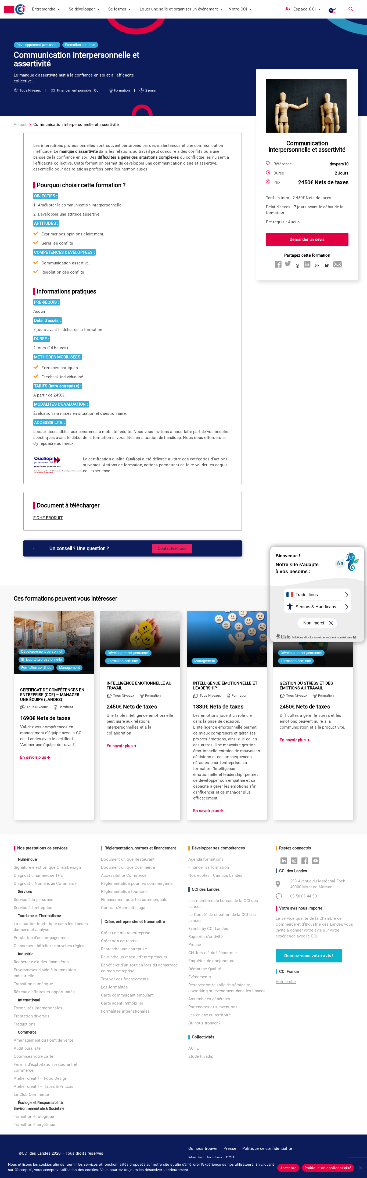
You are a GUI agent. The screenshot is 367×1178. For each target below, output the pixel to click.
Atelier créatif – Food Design (40, 1078)
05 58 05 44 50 (303, 896)
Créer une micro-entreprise (125, 932)
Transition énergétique (34, 1124)
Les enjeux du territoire (209, 1015)
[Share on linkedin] (307, 264)
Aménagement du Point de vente (43, 1040)
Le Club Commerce (31, 1094)
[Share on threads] (297, 266)
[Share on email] (336, 264)
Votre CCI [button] (238, 9)
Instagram (295, 860)
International (29, 1000)
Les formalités (114, 987)
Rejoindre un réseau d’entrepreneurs (134, 957)
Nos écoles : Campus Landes (215, 875)
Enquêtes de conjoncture (211, 960)
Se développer (82, 9)
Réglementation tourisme (124, 891)
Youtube (317, 860)
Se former (117, 9)
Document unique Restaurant (127, 859)
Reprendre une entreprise (124, 949)
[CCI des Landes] (20, 9)
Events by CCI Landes (208, 928)
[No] (360, 1167)
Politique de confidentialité (267, 1148)
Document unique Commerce (128, 867)
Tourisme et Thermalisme (39, 916)
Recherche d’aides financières (41, 961)
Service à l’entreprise (33, 907)
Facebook (306, 860)
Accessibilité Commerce (123, 875)
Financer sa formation (208, 867)
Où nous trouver (203, 1148)
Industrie (25, 954)
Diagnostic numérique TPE (38, 875)
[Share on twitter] (288, 264)
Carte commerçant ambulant (127, 995)
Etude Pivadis (200, 1056)
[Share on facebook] (278, 264)
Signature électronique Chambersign (47, 867)
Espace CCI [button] (304, 9)
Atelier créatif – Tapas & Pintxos (44, 1086)
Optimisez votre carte (33, 1056)
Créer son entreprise (120, 941)
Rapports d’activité (205, 936)
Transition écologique (34, 1116)
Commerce (27, 1032)
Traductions (24, 1024)
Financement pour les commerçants (134, 899)
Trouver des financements (125, 979)
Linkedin (285, 860)
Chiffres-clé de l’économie (212, 952)
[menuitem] (46, 9)
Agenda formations (206, 859)
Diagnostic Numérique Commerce (45, 883)
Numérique (27, 859)
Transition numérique (33, 983)
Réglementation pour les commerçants (137, 883)
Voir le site (286, 981)
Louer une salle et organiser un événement (179, 9)
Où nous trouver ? (204, 1023)
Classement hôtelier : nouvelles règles (49, 945)
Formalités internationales (38, 1008)
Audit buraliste (27, 1048)
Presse (194, 944)
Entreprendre (43, 9)
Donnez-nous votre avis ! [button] (308, 955)
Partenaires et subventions (213, 1007)
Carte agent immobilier (122, 1003)
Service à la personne (33, 899)
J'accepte (288, 1168)
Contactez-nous (172, 548)
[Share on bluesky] (326, 266)
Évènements (199, 977)
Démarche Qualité (204, 968)
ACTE (193, 1048)
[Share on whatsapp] (317, 266)
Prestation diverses (31, 1016)
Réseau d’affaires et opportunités (44, 992)
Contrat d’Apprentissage (123, 907)
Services (25, 891)
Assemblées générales (209, 999)
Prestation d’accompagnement (42, 937)
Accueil (20, 124)
